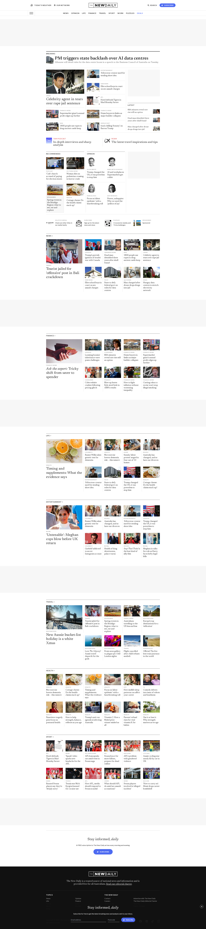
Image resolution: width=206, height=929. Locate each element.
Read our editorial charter (119, 884)
